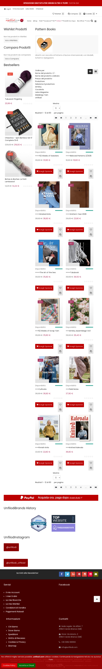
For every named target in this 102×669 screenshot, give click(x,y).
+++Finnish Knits (42, 447)
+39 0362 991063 (68, 642)
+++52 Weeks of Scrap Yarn (47, 331)
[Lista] (95, 71)
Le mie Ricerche (13, 600)
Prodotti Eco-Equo (69, 21)
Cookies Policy (9, 665)
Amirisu (38, 87)
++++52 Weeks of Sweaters (47, 156)
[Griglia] (90, 71)
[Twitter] (67, 574)
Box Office (80, 21)
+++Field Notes (72, 389)
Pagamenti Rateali (15, 611)
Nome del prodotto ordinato (47, 76)
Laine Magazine (42, 92)
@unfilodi (11, 547)
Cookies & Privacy (17, 642)
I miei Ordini (11, 596)
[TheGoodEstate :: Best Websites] (63, 523)
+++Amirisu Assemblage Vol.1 (78, 331)
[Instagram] (84, 574)
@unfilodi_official (15, 562)
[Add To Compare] (60, 176)
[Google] (72, 574)
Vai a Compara (12, 58)
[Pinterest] (78, 574)
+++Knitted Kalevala (74, 447)
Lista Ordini (30, 9)
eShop (35, 21)
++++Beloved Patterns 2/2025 (78, 156)
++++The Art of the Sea (45, 272)
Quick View (30, 148)
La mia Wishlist (13, 604)
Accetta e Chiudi (26, 665)
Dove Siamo (14, 630)
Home (29, 21)
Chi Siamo (13, 626)
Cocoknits (39, 89)
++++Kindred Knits (43, 214)
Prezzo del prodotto (43, 78)
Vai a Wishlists (11, 40)
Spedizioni (13, 634)
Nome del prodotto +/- (45, 73)
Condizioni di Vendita (16, 608)
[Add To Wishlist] (60, 171)
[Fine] (95, 117)
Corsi (88, 21)
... (85, 118)
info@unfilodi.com (69, 647)
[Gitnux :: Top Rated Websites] (38, 523)
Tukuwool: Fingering (13, 99)
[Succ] (90, 117)
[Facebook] (61, 574)
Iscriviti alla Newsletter (27, 573)
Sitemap (12, 646)
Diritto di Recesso (16, 638)
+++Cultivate (41, 389)
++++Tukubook (72, 272)
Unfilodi (38, 97)
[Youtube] (90, 574)
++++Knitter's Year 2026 (76, 214)
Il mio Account (18, 9)
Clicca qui (74, 3)
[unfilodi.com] (15, 21)
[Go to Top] (97, 599)
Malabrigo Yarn (41, 95)
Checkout (39, 9)
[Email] (95, 574)
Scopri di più (75, 497)
